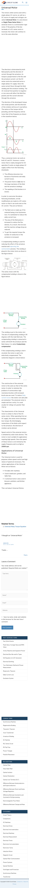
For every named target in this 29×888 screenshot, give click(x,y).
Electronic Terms (8, 848)
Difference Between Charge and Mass (14, 804)
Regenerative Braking (9, 725)
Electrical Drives (7, 826)
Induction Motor (8, 851)
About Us (25, 881)
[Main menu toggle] (26, 2)
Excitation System (8, 678)
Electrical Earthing (8, 662)
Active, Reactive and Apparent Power (14, 651)
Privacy (14, 884)
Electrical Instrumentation (10, 829)
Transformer (6, 877)
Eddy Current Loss (8, 675)
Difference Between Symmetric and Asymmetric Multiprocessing (13, 796)
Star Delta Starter (8, 641)
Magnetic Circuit (7, 855)
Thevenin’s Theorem (9, 729)
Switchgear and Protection (11, 869)
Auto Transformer (8, 733)
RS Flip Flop (6, 747)
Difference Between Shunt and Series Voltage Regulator (14, 790)
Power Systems (7, 862)
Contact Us (20, 881)
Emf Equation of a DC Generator (12, 658)
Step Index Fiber (8, 769)
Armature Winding (8, 736)
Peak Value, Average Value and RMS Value (13, 646)
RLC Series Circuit (8, 744)
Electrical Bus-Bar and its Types (12, 654)
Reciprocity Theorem (9, 671)
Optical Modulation (8, 776)
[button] (23, 2)
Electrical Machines (8, 833)
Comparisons (6, 819)
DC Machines (6, 822)
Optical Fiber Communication (11, 859)
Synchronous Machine (9, 722)
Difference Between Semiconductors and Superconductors (13, 784)
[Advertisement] (14, 51)
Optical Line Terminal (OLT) (11, 780)
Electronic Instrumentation (11, 844)
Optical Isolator (7, 772)
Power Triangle (7, 751)
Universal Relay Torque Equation (15, 527)
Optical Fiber (7, 765)
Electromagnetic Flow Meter (11, 801)
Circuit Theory (7, 815)
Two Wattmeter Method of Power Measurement (13, 666)
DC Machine (6, 740)
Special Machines (8, 866)
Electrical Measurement (10, 837)
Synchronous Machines (9, 873)
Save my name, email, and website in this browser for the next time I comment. (13, 619)
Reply (26, 555)
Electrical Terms (7, 840)
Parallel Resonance (8, 754)
